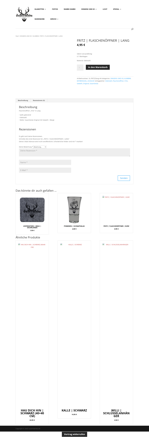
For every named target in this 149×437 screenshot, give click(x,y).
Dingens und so (88, 9)
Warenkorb (39, 19)
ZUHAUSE (91, 81)
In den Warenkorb (98, 67)
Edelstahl (108, 81)
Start (17, 36)
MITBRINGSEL (82, 81)
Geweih (79, 83)
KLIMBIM (36, 36)
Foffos (55, 9)
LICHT (105, 9)
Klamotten (39, 9)
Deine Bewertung (26, 147)
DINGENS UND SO (26, 36)
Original (86, 83)
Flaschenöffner (118, 81)
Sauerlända (94, 83)
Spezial (116, 9)
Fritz (126, 81)
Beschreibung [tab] (23, 100)
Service (53, 19)
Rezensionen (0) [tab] (39, 100)
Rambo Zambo (69, 9)
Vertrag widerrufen (74, 434)
